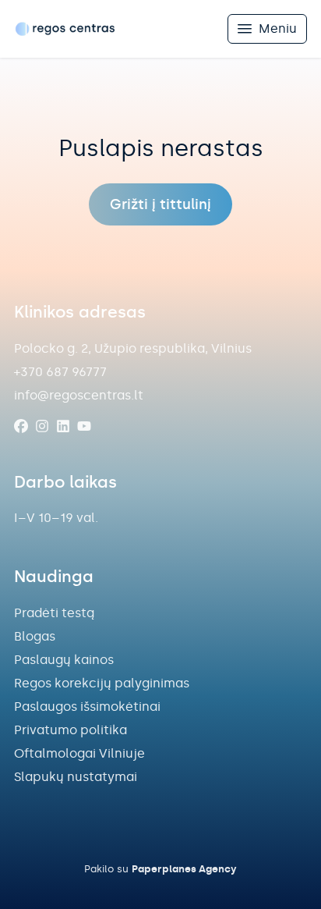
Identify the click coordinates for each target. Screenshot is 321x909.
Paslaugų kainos (64, 659)
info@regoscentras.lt (78, 395)
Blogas (34, 636)
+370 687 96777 (60, 371)
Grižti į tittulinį (160, 204)
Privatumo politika (70, 730)
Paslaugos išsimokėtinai (87, 706)
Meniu (278, 28)
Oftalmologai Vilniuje (79, 753)
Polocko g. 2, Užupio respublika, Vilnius (133, 348)
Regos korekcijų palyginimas (101, 683)
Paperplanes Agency (184, 869)
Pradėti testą (54, 612)
